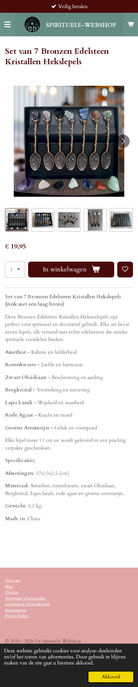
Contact (11, 592)
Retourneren (15, 610)
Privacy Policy (16, 615)
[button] (16, 220)
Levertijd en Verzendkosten (27, 604)
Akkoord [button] (111, 677)
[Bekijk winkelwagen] (130, 24)
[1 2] (15, 269)
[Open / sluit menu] (7, 24)
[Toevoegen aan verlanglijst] (125, 269)
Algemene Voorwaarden (25, 598)
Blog (9, 586)
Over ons (12, 580)
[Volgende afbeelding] (123, 141)
